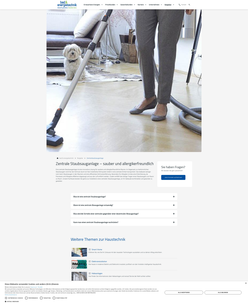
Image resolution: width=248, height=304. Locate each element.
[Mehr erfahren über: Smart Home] (79, 252)
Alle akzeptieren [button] (184, 292)
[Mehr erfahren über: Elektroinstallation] (79, 264)
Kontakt (40, 287)
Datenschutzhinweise (11, 295)
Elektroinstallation (99, 261)
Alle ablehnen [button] (223, 292)
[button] (124, 196)
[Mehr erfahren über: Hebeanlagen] (79, 276)
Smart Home (97, 249)
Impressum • (34, 287)
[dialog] (124, 292)
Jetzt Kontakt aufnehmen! (173, 177)
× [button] (246, 283)
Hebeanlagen (97, 273)
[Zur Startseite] (69, 5)
